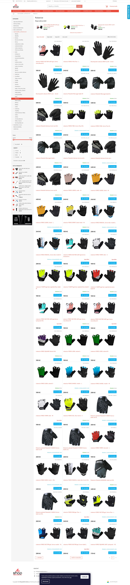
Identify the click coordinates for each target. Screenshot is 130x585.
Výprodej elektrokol (18, 21)
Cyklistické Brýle (19, 46)
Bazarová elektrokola (18, 28)
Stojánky (17, 111)
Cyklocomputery (19, 48)
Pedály (16, 80)
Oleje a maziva (18, 78)
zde (70, 577)
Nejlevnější (49, 37)
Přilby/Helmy (18, 92)
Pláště (16, 82)
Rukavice (17, 98)
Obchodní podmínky (76, 1)
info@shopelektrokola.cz (41, 571)
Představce (17, 86)
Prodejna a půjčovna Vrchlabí (61, 1)
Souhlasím (85, 577)
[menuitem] (17, 11)
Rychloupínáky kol (19, 123)
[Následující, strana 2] (112, 557)
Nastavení (45, 581)
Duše (16, 52)
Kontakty (48, 1)
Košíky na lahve (18, 62)
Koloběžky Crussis (18, 125)
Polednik (18, 157)
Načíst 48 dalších (76, 557)
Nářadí (16, 68)
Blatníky (17, 36)
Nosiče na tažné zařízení (20, 72)
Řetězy (16, 102)
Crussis (18, 150)
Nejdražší (57, 37)
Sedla (16, 107)
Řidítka (16, 104)
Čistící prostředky (19, 50)
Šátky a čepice (18, 121)
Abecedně (65, 37)
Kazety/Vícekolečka (19, 58)
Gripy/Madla (17, 56)
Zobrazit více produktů (75, 32)
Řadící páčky (18, 100)
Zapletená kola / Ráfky (20, 113)
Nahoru (40, 557)
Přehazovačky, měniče (20, 90)
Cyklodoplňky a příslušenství (20, 32)
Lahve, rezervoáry (19, 64)
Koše (16, 60)
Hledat (79, 6)
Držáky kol (17, 54)
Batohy (16, 34)
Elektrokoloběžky (18, 127)
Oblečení (17, 74)
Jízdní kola (16, 129)
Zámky (16, 117)
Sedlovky (17, 109)
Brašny (16, 38)
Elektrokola (16, 26)
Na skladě (18, 144)
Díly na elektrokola (18, 30)
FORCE (18, 153)
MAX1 (17, 155)
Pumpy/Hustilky (18, 94)
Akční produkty (17, 24)
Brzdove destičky (19, 40)
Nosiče (16, 70)
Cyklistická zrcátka (19, 44)
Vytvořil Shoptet (113, 582)
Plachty (16, 84)
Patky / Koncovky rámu (20, 88)
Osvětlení (17, 76)
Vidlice (16, 115)
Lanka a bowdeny (19, 66)
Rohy (16, 96)
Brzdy (16, 42)
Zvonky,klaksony (19, 119)
